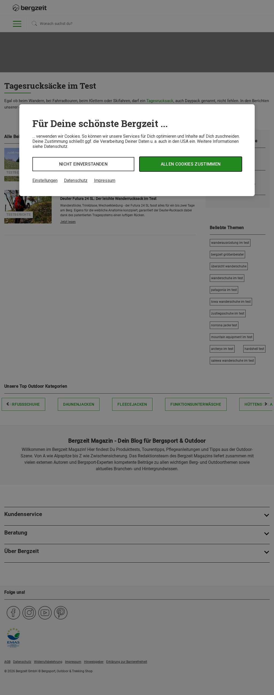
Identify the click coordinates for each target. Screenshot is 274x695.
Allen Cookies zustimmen (190, 164)
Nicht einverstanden (83, 164)
